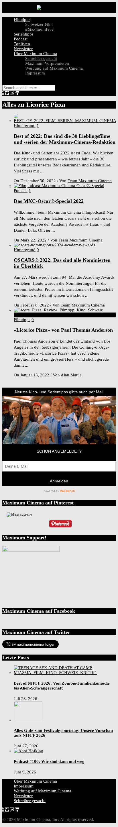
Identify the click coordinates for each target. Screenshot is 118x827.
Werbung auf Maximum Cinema (54, 68)
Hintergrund (25, 125)
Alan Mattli (71, 375)
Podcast (20, 39)
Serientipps (24, 34)
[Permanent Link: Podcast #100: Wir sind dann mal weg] (28, 751)
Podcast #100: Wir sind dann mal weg (49, 761)
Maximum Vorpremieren (47, 63)
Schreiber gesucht (41, 58)
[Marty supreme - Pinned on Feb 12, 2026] (19, 514)
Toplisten (22, 44)
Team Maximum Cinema (90, 180)
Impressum (35, 73)
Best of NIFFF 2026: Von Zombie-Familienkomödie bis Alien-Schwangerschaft (62, 685)
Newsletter (23, 48)
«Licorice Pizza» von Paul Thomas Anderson (63, 330)
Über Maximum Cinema (35, 53)
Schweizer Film (39, 24)
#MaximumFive (39, 29)
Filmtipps (22, 19)
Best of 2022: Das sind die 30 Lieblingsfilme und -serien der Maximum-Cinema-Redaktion (64, 139)
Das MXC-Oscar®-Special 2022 (49, 201)
